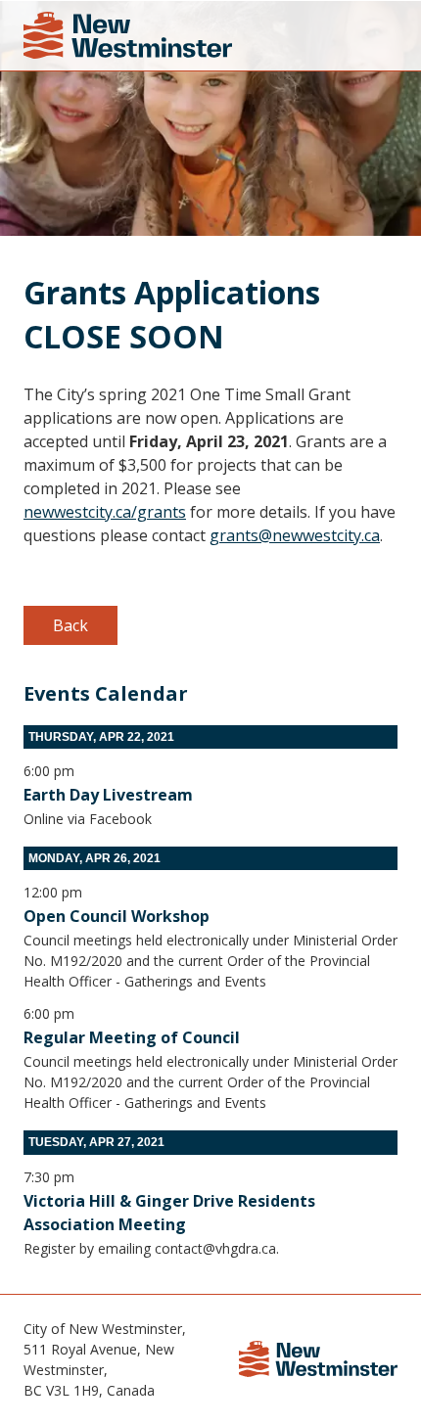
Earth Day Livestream (108, 794)
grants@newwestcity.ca (295, 535)
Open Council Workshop (116, 916)
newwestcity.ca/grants (104, 512)
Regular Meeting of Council (131, 1037)
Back (70, 625)
